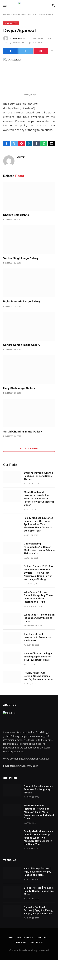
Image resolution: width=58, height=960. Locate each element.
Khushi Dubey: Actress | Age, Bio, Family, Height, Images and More (37, 871)
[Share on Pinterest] (41, 51)
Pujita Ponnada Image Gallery (22, 301)
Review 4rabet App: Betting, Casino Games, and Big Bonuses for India (38, 675)
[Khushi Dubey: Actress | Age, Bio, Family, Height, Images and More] (12, 873)
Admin (16, 38)
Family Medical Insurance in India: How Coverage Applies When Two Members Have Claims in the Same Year (38, 524)
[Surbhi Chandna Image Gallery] (29, 413)
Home (6, 14)
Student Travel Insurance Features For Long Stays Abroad (38, 475)
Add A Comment (29, 448)
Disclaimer (21, 942)
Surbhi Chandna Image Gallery (22, 431)
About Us (41, 937)
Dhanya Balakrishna (16, 214)
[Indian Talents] (29, 5)
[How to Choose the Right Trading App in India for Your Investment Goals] (12, 658)
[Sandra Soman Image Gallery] (29, 326)
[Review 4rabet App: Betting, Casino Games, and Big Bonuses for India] (12, 677)
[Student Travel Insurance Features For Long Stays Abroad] (12, 477)
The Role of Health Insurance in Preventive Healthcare (37, 637)
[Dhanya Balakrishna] (29, 196)
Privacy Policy (25, 937)
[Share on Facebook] (10, 51)
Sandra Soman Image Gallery (21, 344)
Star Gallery (38, 14)
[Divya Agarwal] (29, 74)
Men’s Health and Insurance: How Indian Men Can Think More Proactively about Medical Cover (39, 498)
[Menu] (5, 5)
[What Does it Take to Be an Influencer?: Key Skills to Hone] (12, 619)
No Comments (20, 42)
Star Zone (26, 14)
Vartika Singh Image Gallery (21, 258)
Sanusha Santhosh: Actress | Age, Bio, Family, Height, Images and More (38, 910)
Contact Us (36, 942)
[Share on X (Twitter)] (25, 51)
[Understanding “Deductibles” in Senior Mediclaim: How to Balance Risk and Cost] (12, 548)
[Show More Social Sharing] (52, 51)
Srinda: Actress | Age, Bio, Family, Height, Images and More (39, 891)
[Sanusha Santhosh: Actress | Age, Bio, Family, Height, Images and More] (12, 911)
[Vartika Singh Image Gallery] (29, 239)
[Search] (53, 5)
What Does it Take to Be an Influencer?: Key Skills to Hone (39, 617)
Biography (15, 14)
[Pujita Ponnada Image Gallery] (29, 282)
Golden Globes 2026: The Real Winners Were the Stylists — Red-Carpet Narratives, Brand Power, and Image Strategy (38, 572)
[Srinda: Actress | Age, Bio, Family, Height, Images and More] (12, 892)
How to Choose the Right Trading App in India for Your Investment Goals (38, 656)
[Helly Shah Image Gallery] (29, 369)
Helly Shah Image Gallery (19, 388)
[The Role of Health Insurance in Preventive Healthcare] (12, 638)
